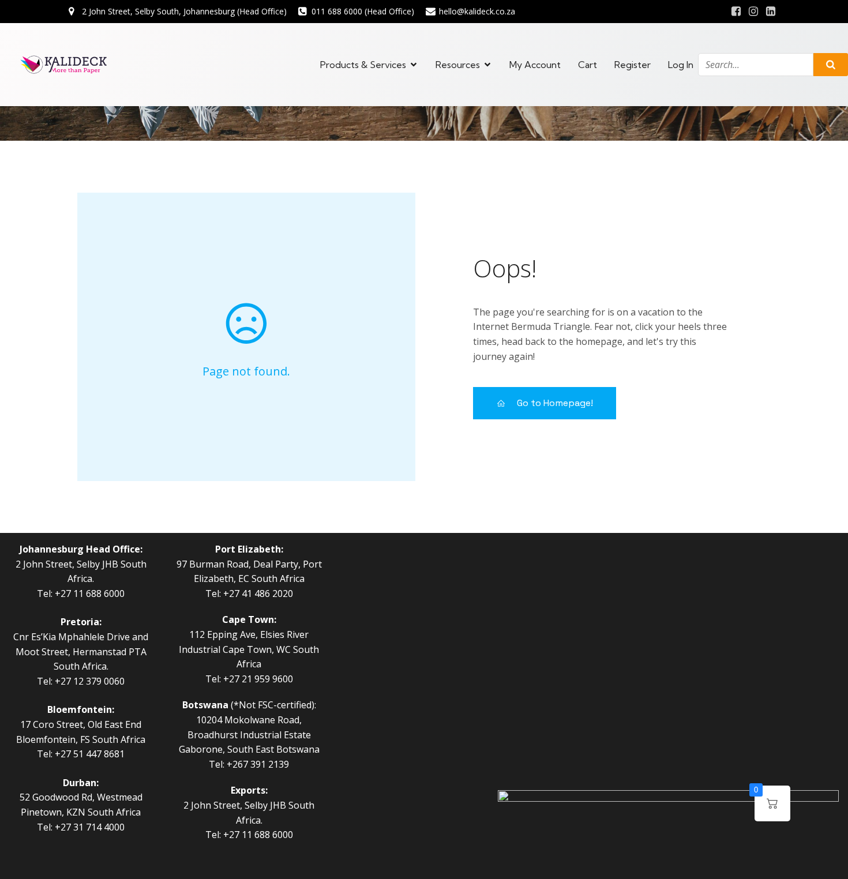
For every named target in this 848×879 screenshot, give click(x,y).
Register (632, 64)
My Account (535, 64)
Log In (680, 64)
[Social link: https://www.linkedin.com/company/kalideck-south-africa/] (770, 11)
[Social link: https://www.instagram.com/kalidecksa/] (753, 11)
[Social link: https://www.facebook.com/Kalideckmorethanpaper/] (736, 11)
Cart (587, 64)
